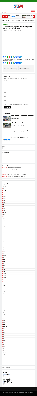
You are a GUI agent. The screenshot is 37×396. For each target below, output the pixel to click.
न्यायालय (4, 265)
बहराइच (4, 285)
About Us (6, 394)
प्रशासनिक (4, 275)
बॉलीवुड (4, 291)
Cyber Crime (5, 186)
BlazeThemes (31, 392)
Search (3, 146)
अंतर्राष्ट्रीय (4, 196)
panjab (4, 192)
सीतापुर (4, 354)
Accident (4, 184)
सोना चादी (4, 358)
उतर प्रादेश (4, 212)
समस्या (4, 346)
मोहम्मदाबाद (4, 312)
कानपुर (4, 226)
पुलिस (4, 271)
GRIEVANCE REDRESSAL (28, 394)
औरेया (4, 218)
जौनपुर (4, 249)
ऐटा (3, 216)
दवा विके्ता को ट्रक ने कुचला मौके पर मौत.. (16, 169)
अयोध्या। (4, 202)
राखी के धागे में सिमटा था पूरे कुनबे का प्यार (30, 15)
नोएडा (4, 263)
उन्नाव (4, 214)
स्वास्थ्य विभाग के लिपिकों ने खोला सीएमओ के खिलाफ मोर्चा (20, 137)
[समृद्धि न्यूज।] (11, 16)
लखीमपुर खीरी (5, 326)
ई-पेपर (4, 210)
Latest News (5, 190)
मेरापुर (4, 308)
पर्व (3, 267)
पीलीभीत (4, 269)
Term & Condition (16, 394)
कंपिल (4, 222)
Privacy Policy (11, 394)
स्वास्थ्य (4, 360)
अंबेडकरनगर (4, 198)
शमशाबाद (4, 334)
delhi (4, 188)
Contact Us (22, 394)
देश (3, 257)
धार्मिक (4, 259)
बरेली (3, 281)
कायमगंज (4, 228)
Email (5, 96)
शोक (3, 344)
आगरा (4, 206)
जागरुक (4, 245)
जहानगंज (4, 243)
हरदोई (4, 362)
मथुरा (3, 295)
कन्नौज (4, 220)
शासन (4, 338)
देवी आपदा (4, 255)
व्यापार (7, 24)
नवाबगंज (4, 261)
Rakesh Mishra (5, 174)
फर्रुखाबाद (4, 24)
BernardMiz (5, 167)
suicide (4, 194)
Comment (6, 80)
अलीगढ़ (4, 204)
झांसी (3, 253)
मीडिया (4, 306)
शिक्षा (3, 342)
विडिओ (4, 328)
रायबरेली (4, 320)
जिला (3, 247)
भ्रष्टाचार (4, 293)
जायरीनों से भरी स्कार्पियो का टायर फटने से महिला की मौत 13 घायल (17, 174)
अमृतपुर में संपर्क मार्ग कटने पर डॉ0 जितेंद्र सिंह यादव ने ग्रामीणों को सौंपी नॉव (13, 154)
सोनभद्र (4, 356)
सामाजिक (4, 348)
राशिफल (4, 322)
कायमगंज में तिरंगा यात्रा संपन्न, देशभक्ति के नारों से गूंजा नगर (20, 130)
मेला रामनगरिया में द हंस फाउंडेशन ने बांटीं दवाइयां (14, 167)
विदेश (3, 330)
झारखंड (4, 251)
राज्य (3, 318)
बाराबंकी (4, 289)
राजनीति (4, 314)
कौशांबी (4, 230)
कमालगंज (4, 224)
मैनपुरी (4, 310)
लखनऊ (4, 324)
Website (5, 100)
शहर (3, 336)
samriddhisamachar (6, 30)
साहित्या (4, 350)
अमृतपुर (4, 200)
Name (5, 92)
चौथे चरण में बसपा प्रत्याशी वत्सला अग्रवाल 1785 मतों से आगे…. (17, 176)
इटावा (4, 208)
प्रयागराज (4, 273)
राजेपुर (4, 316)
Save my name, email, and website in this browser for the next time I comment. (17, 104)
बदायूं (3, 279)
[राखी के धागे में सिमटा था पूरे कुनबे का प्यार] (21, 17)
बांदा (3, 287)
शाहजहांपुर (4, 340)
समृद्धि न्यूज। (15, 15)
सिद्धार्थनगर (4, 352)
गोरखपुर (4, 241)
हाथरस (4, 364)
